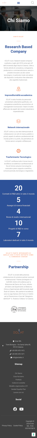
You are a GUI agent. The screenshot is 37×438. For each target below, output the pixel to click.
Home (15, 15)
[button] (18, 3)
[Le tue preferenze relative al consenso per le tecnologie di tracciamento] (33, 434)
